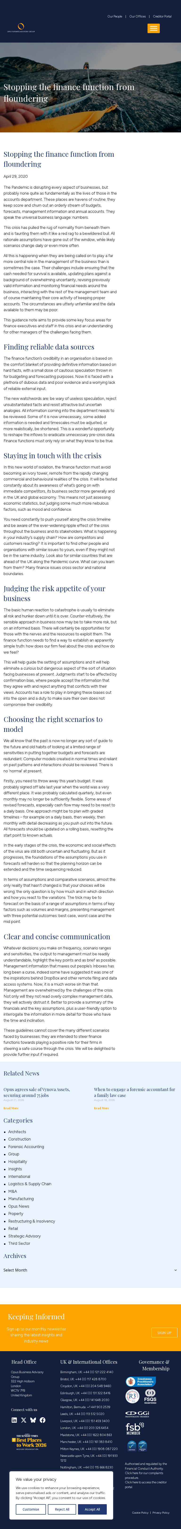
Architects (17, 1131)
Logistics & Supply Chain (29, 1183)
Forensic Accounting (26, 1146)
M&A (12, 1191)
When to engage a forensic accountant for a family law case (134, 1092)
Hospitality (17, 1161)
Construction (19, 1139)
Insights (15, 1168)
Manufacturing (21, 1198)
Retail (13, 1228)
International (19, 1176)
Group (13, 1154)
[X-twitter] (24, 1420)
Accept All (92, 1509)
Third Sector (19, 1243)
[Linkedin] (14, 1420)
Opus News (18, 1206)
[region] (61, 1495)
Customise (31, 1509)
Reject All (62, 1509)
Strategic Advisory (24, 1236)
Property (15, 1213)
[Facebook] (42, 1420)
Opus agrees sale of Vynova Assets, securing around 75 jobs (37, 1092)
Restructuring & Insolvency (31, 1221)
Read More (11, 1108)
